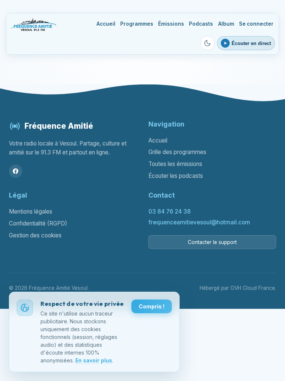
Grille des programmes (177, 152)
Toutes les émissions (175, 163)
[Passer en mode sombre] (207, 43)
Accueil (105, 24)
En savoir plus (93, 360)
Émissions (171, 24)
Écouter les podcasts (175, 175)
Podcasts (201, 24)
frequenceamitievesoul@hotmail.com (199, 222)
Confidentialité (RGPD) (38, 223)
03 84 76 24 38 (169, 211)
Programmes (136, 24)
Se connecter (256, 24)
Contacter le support (212, 242)
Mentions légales (30, 211)
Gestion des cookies (35, 235)
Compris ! (151, 306)
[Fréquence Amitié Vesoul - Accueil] (33, 24)
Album (226, 24)
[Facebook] (15, 171)
